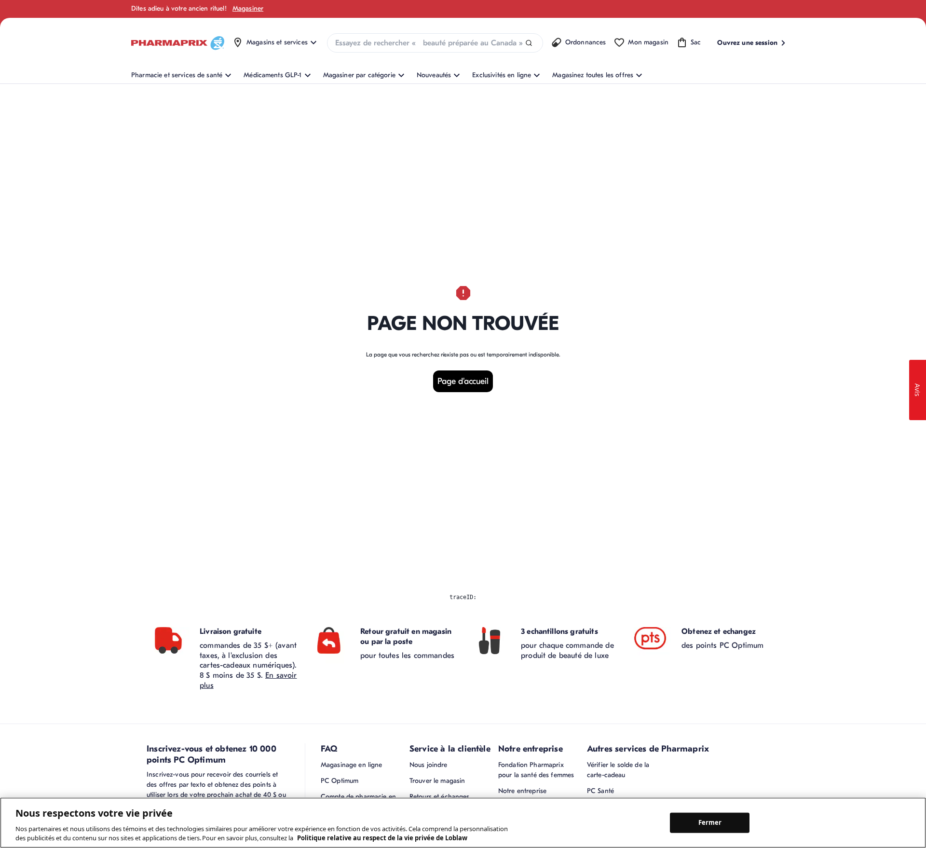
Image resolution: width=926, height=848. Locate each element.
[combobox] (435, 43)
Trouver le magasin (437, 781)
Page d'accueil (463, 381)
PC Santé (600, 791)
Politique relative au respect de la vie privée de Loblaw (382, 838)
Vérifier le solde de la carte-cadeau (618, 770)
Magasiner (247, 8)
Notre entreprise (522, 791)
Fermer (710, 822)
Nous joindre (428, 765)
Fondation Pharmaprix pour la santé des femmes (536, 770)
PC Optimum (339, 781)
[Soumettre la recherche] (528, 43)
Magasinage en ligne (351, 765)
